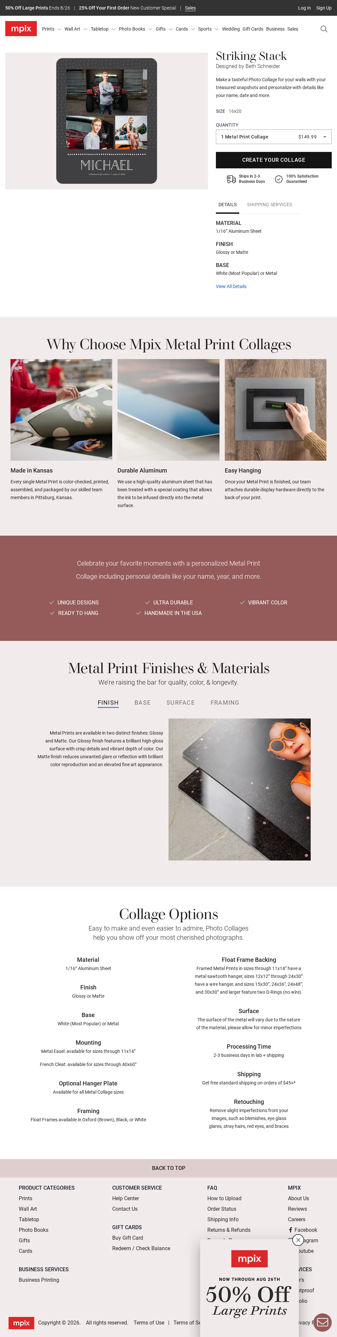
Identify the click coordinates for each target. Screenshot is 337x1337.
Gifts (161, 29)
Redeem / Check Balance (141, 1248)
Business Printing (39, 1280)
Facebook (306, 1230)
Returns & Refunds (228, 1230)
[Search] (324, 29)
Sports (205, 29)
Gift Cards (253, 29)
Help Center (125, 1198)
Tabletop (100, 29)
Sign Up (324, 8)
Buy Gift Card (127, 1238)
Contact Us (125, 1209)
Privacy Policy (309, 1323)
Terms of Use (149, 1323)
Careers (296, 1219)
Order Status (221, 1209)
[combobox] (273, 137)
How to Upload (224, 1198)
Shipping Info (223, 1219)
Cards (182, 29)
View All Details (231, 286)
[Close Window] (298, 1240)
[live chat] (322, 1322)
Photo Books (132, 29)
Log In (304, 8)
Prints (48, 29)
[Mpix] (21, 28)
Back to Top (168, 1168)
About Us (298, 1198)
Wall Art (72, 29)
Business (275, 29)
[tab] (227, 204)
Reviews (297, 1209)
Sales (190, 8)
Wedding (231, 29)
